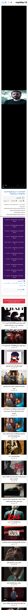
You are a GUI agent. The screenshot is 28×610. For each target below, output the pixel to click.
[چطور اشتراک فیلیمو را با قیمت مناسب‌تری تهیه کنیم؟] (14, 377)
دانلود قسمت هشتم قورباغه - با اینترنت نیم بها (14, 254)
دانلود (21, 201)
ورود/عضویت (12, 302)
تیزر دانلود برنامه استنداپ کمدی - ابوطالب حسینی (14, 603)
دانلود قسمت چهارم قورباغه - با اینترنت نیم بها (14, 276)
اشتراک (13, 201)
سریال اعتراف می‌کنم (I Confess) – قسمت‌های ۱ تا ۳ (14, 345)
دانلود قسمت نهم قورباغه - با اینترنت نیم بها (15, 248)
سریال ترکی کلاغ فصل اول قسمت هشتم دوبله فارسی (14, 542)
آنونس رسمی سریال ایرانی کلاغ (14, 562)
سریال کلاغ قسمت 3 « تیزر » (14, 522)
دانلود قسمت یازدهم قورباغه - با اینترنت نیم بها (14, 237)
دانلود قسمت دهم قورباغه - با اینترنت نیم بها (14, 242)
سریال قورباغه (20, 283)
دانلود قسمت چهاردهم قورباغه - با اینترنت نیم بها (14, 226)
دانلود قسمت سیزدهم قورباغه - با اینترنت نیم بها (14, 231)
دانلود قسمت (5, 283)
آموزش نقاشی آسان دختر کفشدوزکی (14, 366)
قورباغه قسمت (13, 283)
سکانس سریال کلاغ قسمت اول (14, 583)
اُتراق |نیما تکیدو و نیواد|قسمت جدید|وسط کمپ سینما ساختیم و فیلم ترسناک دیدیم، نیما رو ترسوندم (14, 411)
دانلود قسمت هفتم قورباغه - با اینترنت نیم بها (14, 259)
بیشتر (5, 201)
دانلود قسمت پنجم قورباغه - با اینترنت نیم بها (14, 270)
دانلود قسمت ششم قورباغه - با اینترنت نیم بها (14, 265)
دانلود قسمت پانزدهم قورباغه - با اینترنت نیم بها (15, 220)
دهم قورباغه (21, 285)
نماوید (17, 198)
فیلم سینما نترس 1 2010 (14, 456)
